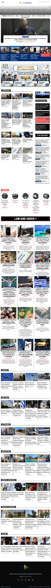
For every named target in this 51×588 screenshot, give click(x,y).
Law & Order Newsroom (13, 59)
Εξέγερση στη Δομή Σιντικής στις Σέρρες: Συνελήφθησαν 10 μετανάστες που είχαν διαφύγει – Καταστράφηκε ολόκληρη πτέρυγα (27, 123)
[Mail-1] (32, 580)
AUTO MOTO (8, 358)
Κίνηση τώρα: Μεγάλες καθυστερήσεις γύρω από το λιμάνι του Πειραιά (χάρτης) (42, 120)
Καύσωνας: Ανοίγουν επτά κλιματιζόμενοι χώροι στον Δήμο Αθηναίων (5, 156)
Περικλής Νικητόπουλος (15, 202)
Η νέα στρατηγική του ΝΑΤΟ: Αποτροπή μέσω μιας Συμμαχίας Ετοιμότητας (25, 203)
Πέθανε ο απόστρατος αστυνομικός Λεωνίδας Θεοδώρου (27, 140)
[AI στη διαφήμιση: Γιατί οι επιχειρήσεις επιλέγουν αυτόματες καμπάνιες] (17, 150)
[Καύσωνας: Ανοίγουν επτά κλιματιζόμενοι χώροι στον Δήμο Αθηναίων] (6, 150)
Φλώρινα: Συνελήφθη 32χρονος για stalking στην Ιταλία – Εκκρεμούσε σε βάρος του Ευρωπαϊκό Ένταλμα (42, 163)
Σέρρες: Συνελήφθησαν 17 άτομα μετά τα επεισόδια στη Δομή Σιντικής (25, 55)
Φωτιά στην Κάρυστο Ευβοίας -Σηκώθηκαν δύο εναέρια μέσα (7, 412)
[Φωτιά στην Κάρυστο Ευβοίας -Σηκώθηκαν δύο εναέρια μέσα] (7, 404)
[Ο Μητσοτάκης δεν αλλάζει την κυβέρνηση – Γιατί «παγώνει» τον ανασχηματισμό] (19, 404)
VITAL (42, 52)
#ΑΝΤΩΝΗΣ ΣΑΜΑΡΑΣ (41, 16)
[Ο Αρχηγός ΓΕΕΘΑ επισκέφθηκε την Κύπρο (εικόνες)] (7, 514)
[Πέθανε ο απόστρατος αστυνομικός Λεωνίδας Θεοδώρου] (28, 135)
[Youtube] (29, 580)
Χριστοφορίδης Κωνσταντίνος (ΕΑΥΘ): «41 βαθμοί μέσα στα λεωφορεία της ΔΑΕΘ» (5, 203)
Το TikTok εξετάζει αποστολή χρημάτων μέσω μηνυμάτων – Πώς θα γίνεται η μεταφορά (35, 55)
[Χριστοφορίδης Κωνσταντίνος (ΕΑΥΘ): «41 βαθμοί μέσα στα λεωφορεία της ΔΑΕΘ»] (5, 196)
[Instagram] (42, 1)
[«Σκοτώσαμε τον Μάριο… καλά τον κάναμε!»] (46, 196)
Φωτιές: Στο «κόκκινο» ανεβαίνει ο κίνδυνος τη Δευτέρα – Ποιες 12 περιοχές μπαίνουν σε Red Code (6, 103)
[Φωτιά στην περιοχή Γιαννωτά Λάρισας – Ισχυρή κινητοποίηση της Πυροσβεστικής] (7, 377)
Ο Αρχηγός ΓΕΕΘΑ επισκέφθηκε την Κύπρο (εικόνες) (6, 521)
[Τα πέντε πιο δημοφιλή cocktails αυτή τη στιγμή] (8, 257)
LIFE (8, 267)
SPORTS (9, 298)
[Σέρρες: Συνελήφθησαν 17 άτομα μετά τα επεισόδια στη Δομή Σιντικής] (24, 50)
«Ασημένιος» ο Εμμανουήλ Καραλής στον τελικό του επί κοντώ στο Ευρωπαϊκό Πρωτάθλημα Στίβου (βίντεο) (42, 291)
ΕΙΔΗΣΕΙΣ (38, 159)
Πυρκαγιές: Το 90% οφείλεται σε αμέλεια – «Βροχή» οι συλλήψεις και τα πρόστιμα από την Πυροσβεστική (17, 141)
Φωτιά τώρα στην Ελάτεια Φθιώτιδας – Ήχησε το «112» (31, 384)
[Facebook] (40, 1)
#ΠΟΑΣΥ (34, 16)
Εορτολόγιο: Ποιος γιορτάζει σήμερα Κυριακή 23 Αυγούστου (42, 114)
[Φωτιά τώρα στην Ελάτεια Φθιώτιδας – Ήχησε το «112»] (32, 377)
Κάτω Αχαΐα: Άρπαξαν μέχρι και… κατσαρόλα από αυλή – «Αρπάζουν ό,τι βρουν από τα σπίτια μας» (41, 178)
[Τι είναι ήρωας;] (15, 196)
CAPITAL (32, 52)
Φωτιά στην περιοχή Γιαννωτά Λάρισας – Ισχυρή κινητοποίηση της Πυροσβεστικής (42, 156)
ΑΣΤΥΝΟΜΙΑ (25, 36)
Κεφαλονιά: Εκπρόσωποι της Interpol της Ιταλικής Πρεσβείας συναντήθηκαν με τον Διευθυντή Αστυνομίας (7, 496)
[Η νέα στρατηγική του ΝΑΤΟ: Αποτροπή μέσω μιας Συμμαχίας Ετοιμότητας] (25, 196)
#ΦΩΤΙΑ (17, 16)
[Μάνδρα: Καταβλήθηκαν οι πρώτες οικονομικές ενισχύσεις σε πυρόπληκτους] (25, 231)
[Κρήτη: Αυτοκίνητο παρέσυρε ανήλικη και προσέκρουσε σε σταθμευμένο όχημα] (44, 377)
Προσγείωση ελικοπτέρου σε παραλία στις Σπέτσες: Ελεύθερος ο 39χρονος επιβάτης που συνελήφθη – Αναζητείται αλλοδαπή (27, 158)
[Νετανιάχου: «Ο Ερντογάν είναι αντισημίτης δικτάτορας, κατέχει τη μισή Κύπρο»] (19, 541)
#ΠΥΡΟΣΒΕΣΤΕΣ (10, 16)
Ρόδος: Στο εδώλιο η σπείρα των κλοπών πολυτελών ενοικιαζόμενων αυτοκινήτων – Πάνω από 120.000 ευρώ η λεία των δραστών (31, 469)
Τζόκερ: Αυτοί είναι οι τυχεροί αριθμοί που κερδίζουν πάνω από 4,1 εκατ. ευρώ (41, 127)
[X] (48, 1)
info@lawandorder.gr (28, 576)
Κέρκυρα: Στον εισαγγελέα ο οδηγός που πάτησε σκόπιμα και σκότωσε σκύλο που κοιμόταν (6, 141)
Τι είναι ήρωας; (15, 200)
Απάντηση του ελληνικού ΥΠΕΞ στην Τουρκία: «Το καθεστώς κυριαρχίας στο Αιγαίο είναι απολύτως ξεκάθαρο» (43, 413)
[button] (49, 6)
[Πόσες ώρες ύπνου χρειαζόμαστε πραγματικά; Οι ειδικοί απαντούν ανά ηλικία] (42, 313)
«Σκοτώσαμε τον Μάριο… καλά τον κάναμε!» (46, 201)
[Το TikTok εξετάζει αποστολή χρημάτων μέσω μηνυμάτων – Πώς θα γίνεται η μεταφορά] (35, 50)
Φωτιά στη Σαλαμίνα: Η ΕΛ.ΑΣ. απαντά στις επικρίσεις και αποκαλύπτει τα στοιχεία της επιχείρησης (5, 56)
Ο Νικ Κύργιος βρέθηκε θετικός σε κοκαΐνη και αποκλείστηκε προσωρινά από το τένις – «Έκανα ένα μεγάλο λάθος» (26, 291)
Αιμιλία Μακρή (3, 58)
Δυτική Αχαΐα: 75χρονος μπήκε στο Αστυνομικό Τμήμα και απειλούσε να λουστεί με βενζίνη (17, 121)
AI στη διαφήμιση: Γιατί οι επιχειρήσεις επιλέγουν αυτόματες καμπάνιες (17, 156)
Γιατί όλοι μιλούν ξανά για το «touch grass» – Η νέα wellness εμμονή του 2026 (45, 55)
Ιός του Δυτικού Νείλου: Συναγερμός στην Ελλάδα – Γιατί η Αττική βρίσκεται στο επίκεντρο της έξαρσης (25, 322)
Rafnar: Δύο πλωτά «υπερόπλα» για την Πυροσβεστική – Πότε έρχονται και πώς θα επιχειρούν (31, 496)
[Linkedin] (44, 1)
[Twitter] (22, 580)
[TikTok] (46, 1)
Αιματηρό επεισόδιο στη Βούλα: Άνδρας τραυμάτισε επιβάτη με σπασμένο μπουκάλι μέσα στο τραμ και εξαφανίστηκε (15, 56)
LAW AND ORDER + (25, 218)
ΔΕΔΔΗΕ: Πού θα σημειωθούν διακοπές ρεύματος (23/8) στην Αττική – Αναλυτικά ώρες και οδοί (42, 107)
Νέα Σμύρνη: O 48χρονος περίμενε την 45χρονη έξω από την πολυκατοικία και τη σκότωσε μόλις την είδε (28, 103)
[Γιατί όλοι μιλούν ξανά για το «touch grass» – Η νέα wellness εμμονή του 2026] (46, 50)
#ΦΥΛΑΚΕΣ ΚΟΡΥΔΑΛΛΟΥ (25, 16)
